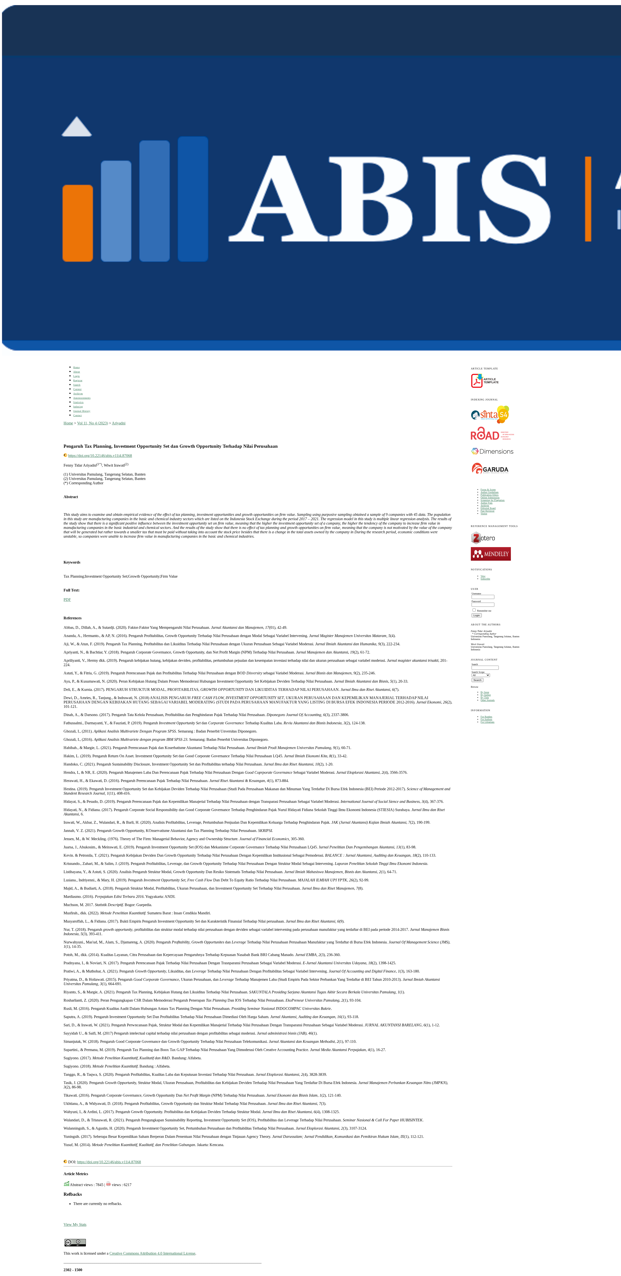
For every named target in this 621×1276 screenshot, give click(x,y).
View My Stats (75, 1224)
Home (76, 367)
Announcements (81, 398)
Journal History (81, 411)
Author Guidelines (489, 492)
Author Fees (486, 503)
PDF (67, 600)
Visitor (484, 513)
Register (77, 380)
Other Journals (488, 700)
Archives (485, 505)
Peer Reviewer (487, 511)
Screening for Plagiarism (493, 500)
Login (76, 376)
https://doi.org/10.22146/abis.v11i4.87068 (100, 456)
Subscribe (485, 578)
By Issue (485, 692)
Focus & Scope (488, 489)
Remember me (484, 610)
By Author (486, 695)
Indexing (78, 406)
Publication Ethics (489, 495)
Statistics (78, 402)
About (76, 371)
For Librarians (487, 722)
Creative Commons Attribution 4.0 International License (152, 1253)
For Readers (486, 716)
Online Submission (490, 497)
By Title (485, 697)
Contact (77, 415)
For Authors (486, 719)
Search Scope (478, 672)
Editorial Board (488, 508)
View (483, 576)
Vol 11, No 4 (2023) (92, 423)
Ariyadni (118, 423)
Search (76, 384)
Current (77, 389)
